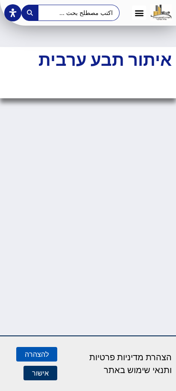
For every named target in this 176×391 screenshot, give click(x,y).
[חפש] (29, 13)
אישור (40, 373)
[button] (139, 13)
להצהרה (37, 354)
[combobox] (79, 13)
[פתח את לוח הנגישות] (12, 12)
